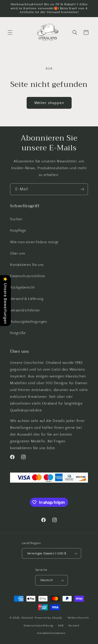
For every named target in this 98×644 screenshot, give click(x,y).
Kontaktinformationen (51, 633)
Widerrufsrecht (78, 617)
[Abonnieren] (82, 189)
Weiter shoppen (49, 103)
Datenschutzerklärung (38, 625)
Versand (73, 625)
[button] (10, 32)
